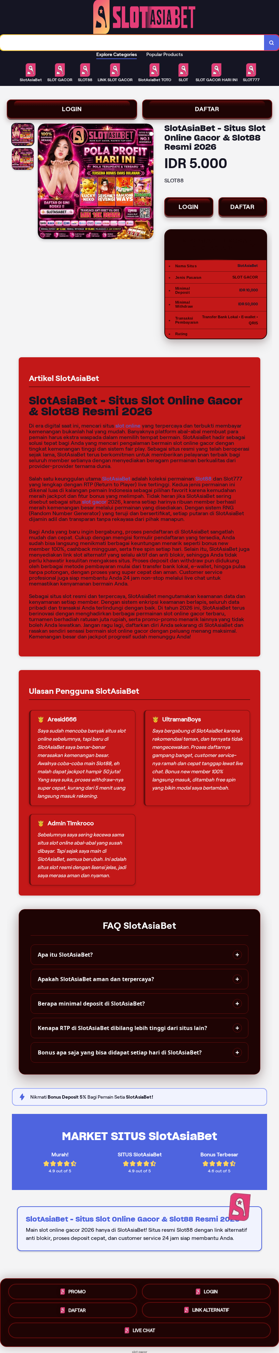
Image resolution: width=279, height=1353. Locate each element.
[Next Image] (148, 182)
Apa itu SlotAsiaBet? (65, 954)
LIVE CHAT (144, 1332)
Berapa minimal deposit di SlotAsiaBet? (91, 1003)
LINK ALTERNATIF (210, 1312)
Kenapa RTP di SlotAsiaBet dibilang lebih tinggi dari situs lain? (122, 1028)
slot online (128, 426)
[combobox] (132, 42)
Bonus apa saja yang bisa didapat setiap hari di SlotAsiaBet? (120, 1052)
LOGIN (72, 109)
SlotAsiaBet (116, 479)
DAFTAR (207, 109)
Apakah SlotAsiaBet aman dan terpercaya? (96, 979)
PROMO (77, 1291)
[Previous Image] (43, 182)
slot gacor (94, 502)
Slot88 (203, 479)
